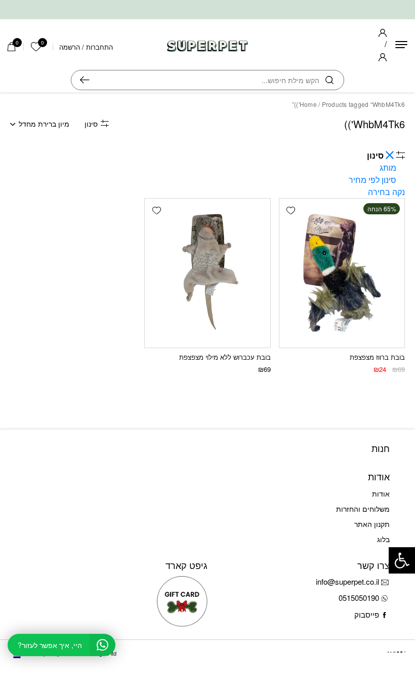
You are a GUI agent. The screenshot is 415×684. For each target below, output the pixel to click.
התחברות (99, 47)
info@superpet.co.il (347, 581)
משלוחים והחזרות (363, 509)
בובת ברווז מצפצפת (377, 357)
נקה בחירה (386, 192)
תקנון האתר (372, 524)
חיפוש (85, 80)
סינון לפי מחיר (372, 179)
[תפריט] (401, 44)
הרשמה (69, 47)
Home (308, 104)
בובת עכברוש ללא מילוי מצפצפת (225, 357)
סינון (91, 124)
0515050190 (359, 597)
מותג (388, 167)
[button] (291, 210)
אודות (381, 493)
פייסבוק (366, 614)
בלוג (383, 539)
